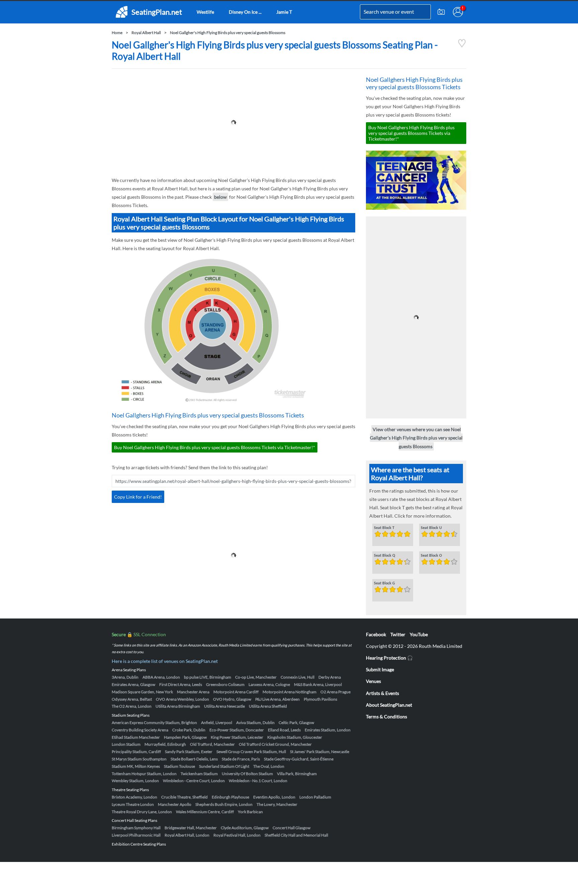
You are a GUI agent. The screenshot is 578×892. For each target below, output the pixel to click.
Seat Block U (431, 528)
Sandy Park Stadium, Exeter (188, 751)
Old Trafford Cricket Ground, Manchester (275, 744)
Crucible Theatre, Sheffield (184, 796)
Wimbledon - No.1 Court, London (258, 780)
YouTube (419, 634)
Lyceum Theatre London (133, 804)
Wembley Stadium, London (135, 780)
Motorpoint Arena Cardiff (236, 691)
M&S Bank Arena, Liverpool (318, 684)
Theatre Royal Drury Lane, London (142, 811)
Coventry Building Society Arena (140, 729)
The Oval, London (268, 766)
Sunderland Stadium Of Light (224, 766)
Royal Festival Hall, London (237, 835)
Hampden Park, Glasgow (185, 737)
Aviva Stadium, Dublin (255, 722)
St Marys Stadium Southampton (139, 758)
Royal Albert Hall (146, 32)
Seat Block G (384, 583)
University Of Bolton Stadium (247, 773)
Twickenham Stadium (199, 773)
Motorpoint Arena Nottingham (289, 691)
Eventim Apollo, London (274, 796)
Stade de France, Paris (241, 758)
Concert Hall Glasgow (291, 827)
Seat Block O (431, 556)
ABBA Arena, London (161, 677)
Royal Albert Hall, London (187, 835)
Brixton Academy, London (134, 796)
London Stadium (126, 744)
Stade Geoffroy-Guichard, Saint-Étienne (298, 758)
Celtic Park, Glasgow (296, 722)
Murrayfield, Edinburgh (165, 744)
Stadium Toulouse (179, 766)
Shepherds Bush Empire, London (224, 804)
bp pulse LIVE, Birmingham (207, 677)
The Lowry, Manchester (277, 804)
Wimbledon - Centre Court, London (194, 780)
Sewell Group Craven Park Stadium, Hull (251, 751)
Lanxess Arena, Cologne (269, 684)
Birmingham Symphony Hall (136, 827)
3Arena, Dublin (125, 677)
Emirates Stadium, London (328, 729)
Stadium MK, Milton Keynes (136, 766)
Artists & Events (382, 693)
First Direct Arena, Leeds (180, 684)
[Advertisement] (233, 122)
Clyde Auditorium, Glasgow (245, 827)
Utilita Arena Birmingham (178, 706)
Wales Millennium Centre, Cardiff (205, 811)
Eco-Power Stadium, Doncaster (236, 729)
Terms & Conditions (386, 716)
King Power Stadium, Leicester (237, 737)
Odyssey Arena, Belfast (132, 699)
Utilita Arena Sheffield (268, 706)
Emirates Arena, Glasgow (133, 684)
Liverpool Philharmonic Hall (136, 835)
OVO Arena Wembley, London (182, 699)
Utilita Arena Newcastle (224, 706)
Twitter (397, 634)
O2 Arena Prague (335, 691)
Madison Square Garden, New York (142, 691)
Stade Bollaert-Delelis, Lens (194, 758)
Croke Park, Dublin (188, 729)
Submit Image (380, 669)
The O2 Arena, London (132, 706)
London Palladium (315, 796)
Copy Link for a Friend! (138, 497)
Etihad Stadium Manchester (136, 737)
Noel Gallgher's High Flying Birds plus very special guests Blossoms (227, 32)
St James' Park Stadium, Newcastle (319, 751)
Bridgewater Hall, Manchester (191, 827)
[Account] (458, 12)
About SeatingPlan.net (389, 705)
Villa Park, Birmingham (297, 773)
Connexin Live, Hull (297, 677)
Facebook (376, 634)
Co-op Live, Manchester (256, 677)
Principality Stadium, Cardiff (136, 751)
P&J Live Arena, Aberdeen (277, 699)
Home (117, 32)
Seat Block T (384, 528)
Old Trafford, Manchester (212, 744)
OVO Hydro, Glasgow (232, 699)
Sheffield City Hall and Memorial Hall (296, 835)
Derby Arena (329, 677)
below (220, 197)
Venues (373, 681)
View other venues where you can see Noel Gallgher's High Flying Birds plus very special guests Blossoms (416, 437)
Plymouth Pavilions (320, 699)
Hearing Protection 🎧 (389, 658)
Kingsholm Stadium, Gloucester (294, 737)
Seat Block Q (384, 556)
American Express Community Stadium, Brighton (154, 722)
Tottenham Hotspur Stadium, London (144, 773)
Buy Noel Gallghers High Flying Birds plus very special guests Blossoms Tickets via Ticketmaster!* (214, 447)
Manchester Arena (193, 691)
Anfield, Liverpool (216, 722)
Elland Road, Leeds (284, 729)
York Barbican (250, 811)
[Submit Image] (441, 12)
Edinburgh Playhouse (230, 796)
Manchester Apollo (174, 804)
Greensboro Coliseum (225, 684)
